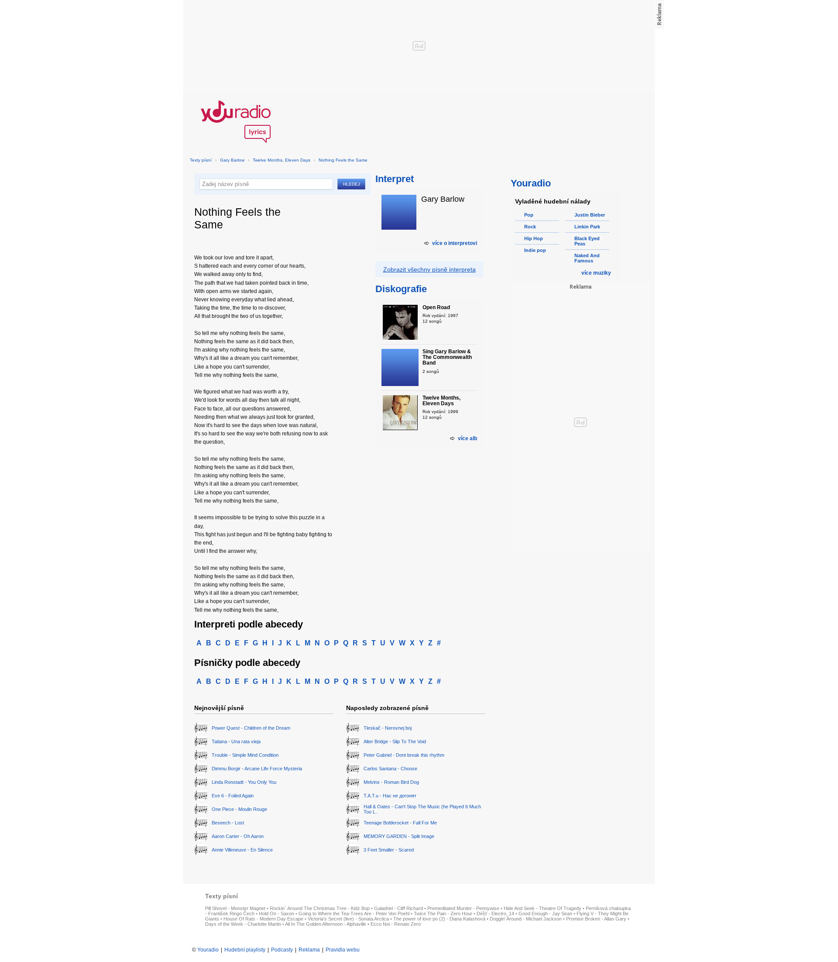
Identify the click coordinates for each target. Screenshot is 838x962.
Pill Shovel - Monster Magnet (235, 908)
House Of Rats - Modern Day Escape (263, 918)
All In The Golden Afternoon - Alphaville (325, 924)
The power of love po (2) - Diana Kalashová (439, 918)
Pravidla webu (343, 950)
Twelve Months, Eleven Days (281, 160)
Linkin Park (587, 226)
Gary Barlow (232, 160)
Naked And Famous (587, 258)
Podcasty (282, 950)
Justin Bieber (589, 214)
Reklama (309, 950)
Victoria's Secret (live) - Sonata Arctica (348, 918)
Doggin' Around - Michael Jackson (526, 918)
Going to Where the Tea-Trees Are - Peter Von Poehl (354, 913)
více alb (467, 438)
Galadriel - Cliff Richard (398, 908)
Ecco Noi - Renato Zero (396, 924)
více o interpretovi (454, 243)
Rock (530, 226)
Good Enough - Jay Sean (545, 913)
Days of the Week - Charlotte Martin (243, 924)
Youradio (208, 950)
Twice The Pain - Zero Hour (443, 913)
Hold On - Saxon (276, 913)
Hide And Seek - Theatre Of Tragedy (542, 908)
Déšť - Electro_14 (495, 913)
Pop (528, 214)
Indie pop (535, 250)
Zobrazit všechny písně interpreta (429, 269)
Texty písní (201, 160)
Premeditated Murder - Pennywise (463, 908)
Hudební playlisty (244, 950)
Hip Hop (533, 238)
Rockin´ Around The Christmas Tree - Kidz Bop (320, 908)
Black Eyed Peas (587, 241)
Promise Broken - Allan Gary (596, 918)
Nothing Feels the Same (343, 160)
